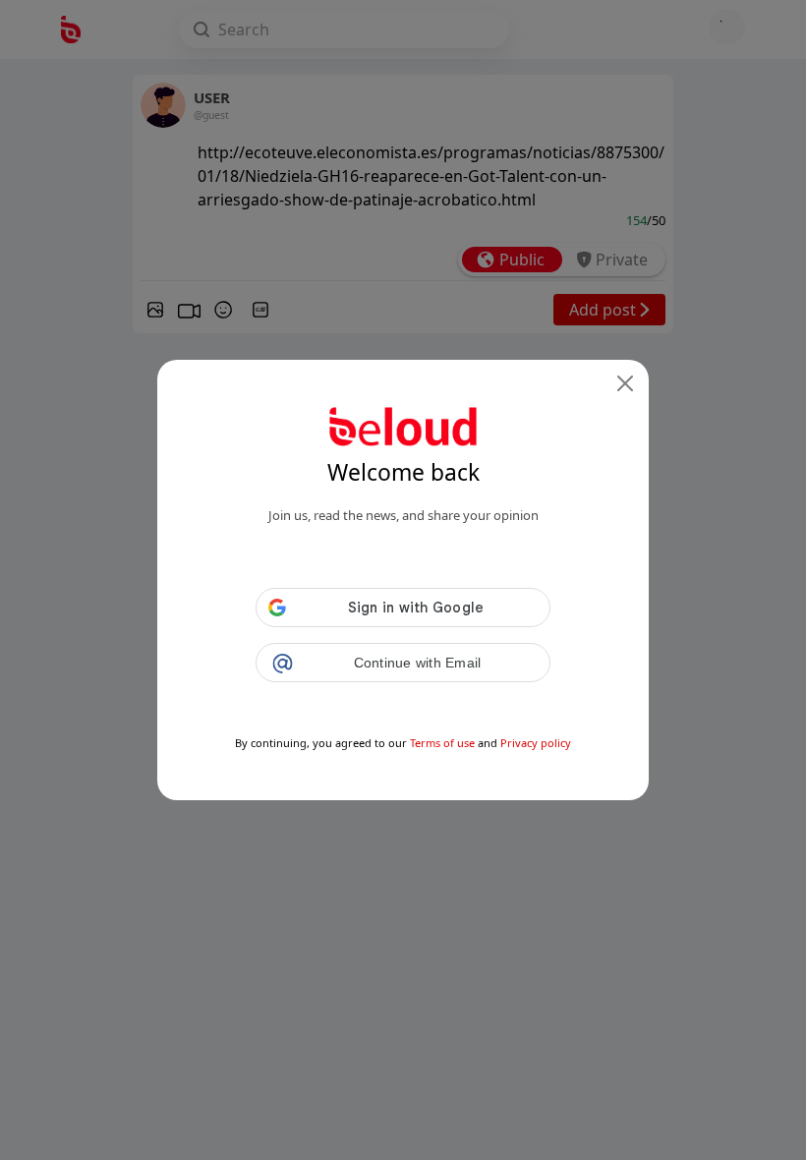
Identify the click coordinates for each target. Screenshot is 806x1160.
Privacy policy (535, 742)
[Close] (625, 383)
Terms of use (442, 742)
